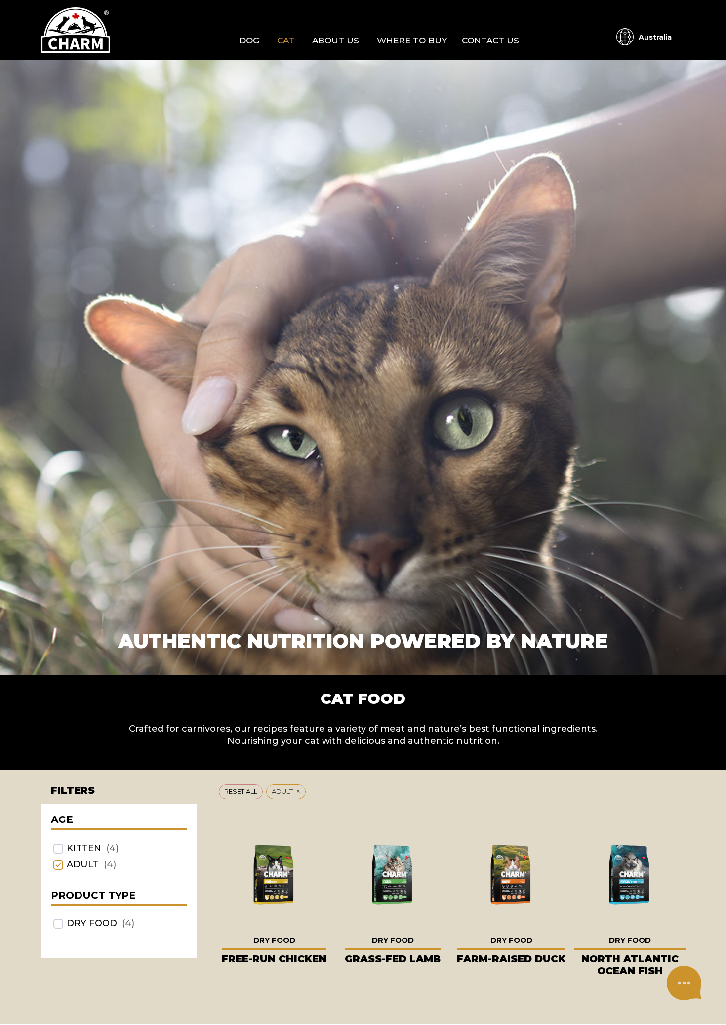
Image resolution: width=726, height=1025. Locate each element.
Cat (285, 40)
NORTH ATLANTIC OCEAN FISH (630, 965)
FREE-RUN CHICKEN (274, 959)
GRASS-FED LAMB (393, 959)
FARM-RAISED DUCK (511, 959)
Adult (83, 864)
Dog (249, 40)
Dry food (92, 923)
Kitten (84, 848)
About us (335, 40)
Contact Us (490, 40)
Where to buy (412, 40)
